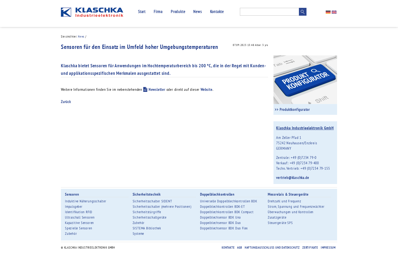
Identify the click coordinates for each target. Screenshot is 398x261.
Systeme (138, 233)
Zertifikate (310, 247)
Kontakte (217, 11)
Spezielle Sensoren (78, 228)
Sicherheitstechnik (147, 194)
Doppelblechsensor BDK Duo (220, 222)
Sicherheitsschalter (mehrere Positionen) (162, 206)
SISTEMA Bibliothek (147, 228)
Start (142, 11)
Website (207, 89)
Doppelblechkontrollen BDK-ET (222, 206)
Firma (158, 11)
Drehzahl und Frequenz (284, 201)
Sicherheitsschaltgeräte (150, 217)
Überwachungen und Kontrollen (291, 212)
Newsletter (157, 89)
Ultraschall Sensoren (80, 217)
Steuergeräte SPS (280, 222)
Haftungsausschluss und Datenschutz (272, 247)
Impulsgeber (74, 206)
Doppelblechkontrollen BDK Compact (226, 212)
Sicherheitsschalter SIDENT (152, 201)
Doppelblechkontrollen (217, 194)
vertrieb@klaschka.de (292, 177)
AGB (239, 247)
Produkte (178, 11)
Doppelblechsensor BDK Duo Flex (224, 228)
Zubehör (71, 233)
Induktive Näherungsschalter (85, 201)
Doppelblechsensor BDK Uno (220, 217)
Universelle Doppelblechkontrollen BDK (228, 201)
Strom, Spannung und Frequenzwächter (296, 206)
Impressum (328, 247)
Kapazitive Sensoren (79, 222)
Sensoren (72, 194)
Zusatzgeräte (277, 217)
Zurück (66, 101)
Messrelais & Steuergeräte (288, 194)
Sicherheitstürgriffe (147, 212)
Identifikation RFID (78, 212)
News (197, 11)
